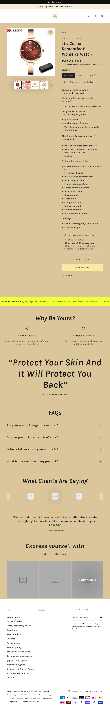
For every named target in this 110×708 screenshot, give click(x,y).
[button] (87, 16)
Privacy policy (45, 695)
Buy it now (82, 267)
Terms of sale (46, 698)
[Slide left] (10, 85)
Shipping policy (31, 698)
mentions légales (16, 664)
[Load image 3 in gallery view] (26, 85)
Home (64, 33)
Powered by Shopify (15, 695)
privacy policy (14, 617)
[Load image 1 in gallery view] (18, 85)
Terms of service (16, 698)
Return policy (14, 634)
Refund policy (14, 647)
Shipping (77, 65)
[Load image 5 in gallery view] (44, 85)
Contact (11, 638)
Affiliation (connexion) (19, 651)
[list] (55, 336)
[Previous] (9, 496)
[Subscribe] (101, 618)
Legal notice (14, 702)
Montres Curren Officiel (23, 691)
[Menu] (8, 16)
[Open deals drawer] (94, 16)
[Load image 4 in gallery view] (35, 85)
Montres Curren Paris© (72, 38)
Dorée (94, 76)
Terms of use (13, 643)
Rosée (83, 76)
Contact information (30, 702)
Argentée (89, 83)
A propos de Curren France (21, 669)
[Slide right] (52, 85)
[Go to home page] (55, 16)
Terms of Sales (14, 621)
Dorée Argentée (71, 83)
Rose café (69, 76)
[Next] (100, 496)
